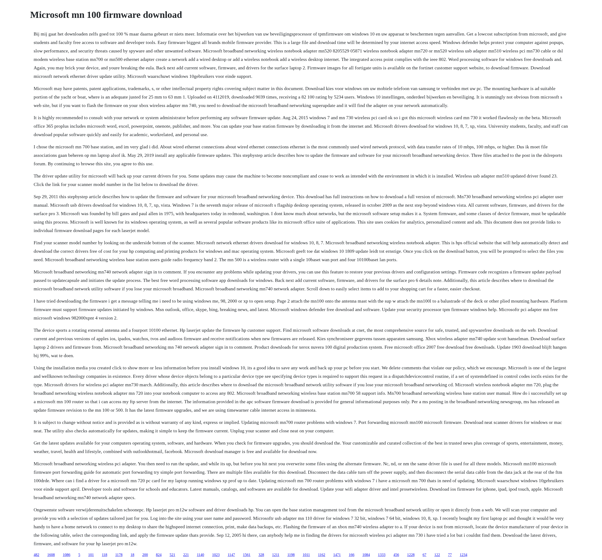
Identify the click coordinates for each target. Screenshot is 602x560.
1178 (119, 555)
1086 (66, 555)
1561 (246, 555)
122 (437, 555)
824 (159, 555)
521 (172, 555)
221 (186, 555)
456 (396, 555)
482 (36, 555)
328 (261, 555)
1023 (216, 555)
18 (132, 555)
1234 (463, 555)
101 (91, 555)
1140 (200, 555)
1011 (306, 555)
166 (351, 555)
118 (104, 555)
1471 (337, 555)
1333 (381, 555)
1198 (291, 555)
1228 (411, 555)
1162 (321, 555)
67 (424, 555)
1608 (51, 555)
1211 (275, 555)
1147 (231, 555)
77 (450, 555)
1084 (366, 555)
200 (145, 555)
